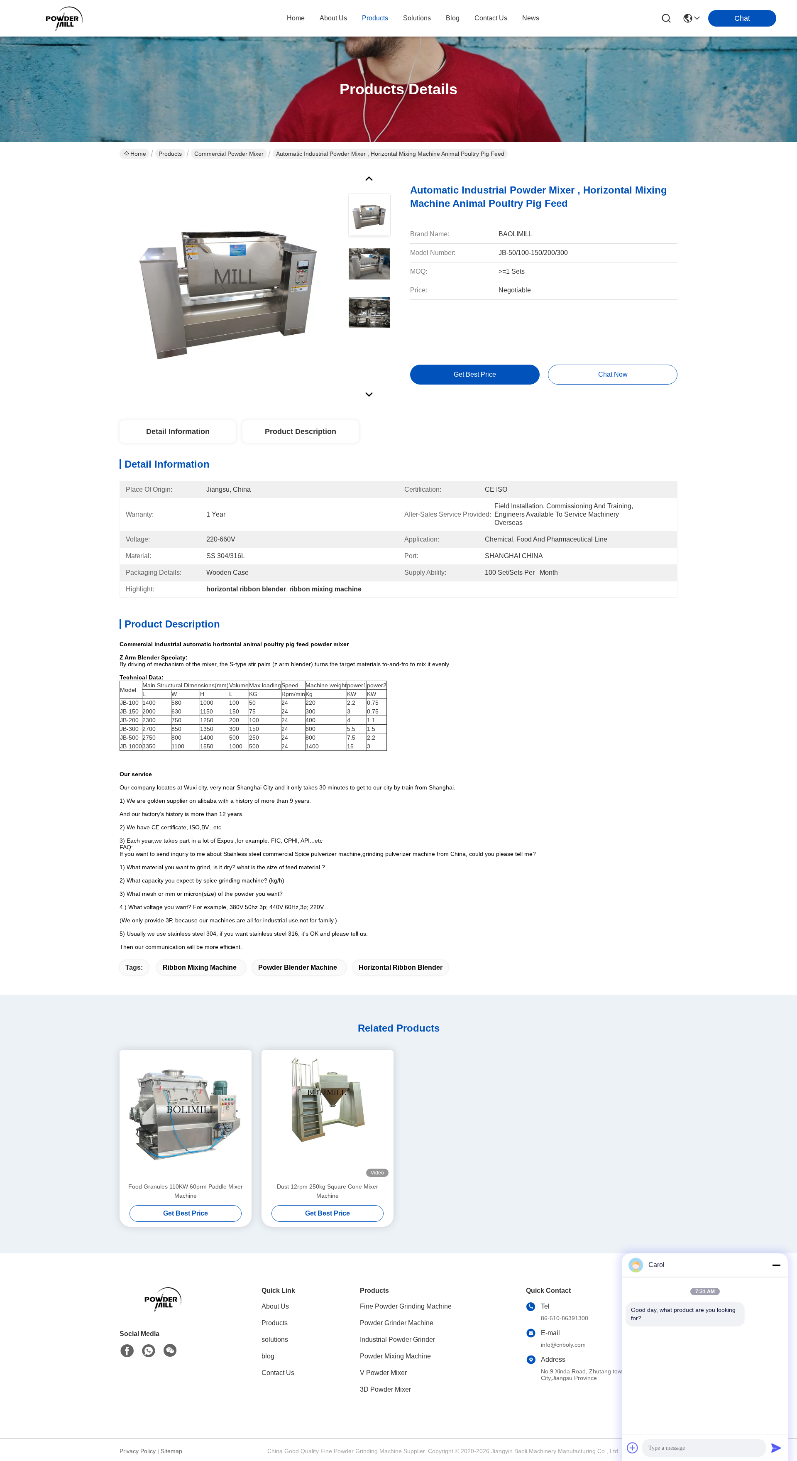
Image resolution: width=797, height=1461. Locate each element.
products (375, 18)
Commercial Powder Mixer (229, 153)
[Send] (776, 1448)
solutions (417, 18)
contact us (490, 18)
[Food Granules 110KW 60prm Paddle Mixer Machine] (186, 1116)
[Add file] (632, 1448)
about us (333, 18)
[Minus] (776, 1265)
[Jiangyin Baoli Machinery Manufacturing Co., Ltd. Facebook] (127, 1351)
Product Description (300, 431)
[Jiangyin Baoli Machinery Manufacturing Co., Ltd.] (66, 18)
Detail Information (178, 431)
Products (170, 153)
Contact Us (278, 1372)
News (530, 18)
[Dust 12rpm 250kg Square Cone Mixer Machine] (327, 1116)
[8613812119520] (148, 1351)
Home (296, 18)
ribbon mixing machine (200, 967)
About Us (275, 1306)
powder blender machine (297, 967)
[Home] (165, 1309)
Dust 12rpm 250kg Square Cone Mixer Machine (327, 1191)
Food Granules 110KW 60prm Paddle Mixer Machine (185, 1191)
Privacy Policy (138, 1451)
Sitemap (171, 1451)
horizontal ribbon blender (401, 967)
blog (453, 18)
